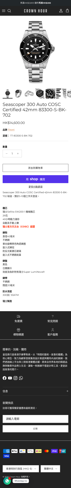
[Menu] (3, 10)
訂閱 (35, 429)
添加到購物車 (35, 167)
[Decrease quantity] (6, 153)
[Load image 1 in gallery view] (35, 51)
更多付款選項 (35, 186)
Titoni (11, 129)
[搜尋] (11, 10)
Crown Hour (14, 477)
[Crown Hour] (35, 11)
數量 (5, 146)
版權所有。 (25, 477)
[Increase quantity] (19, 153)
